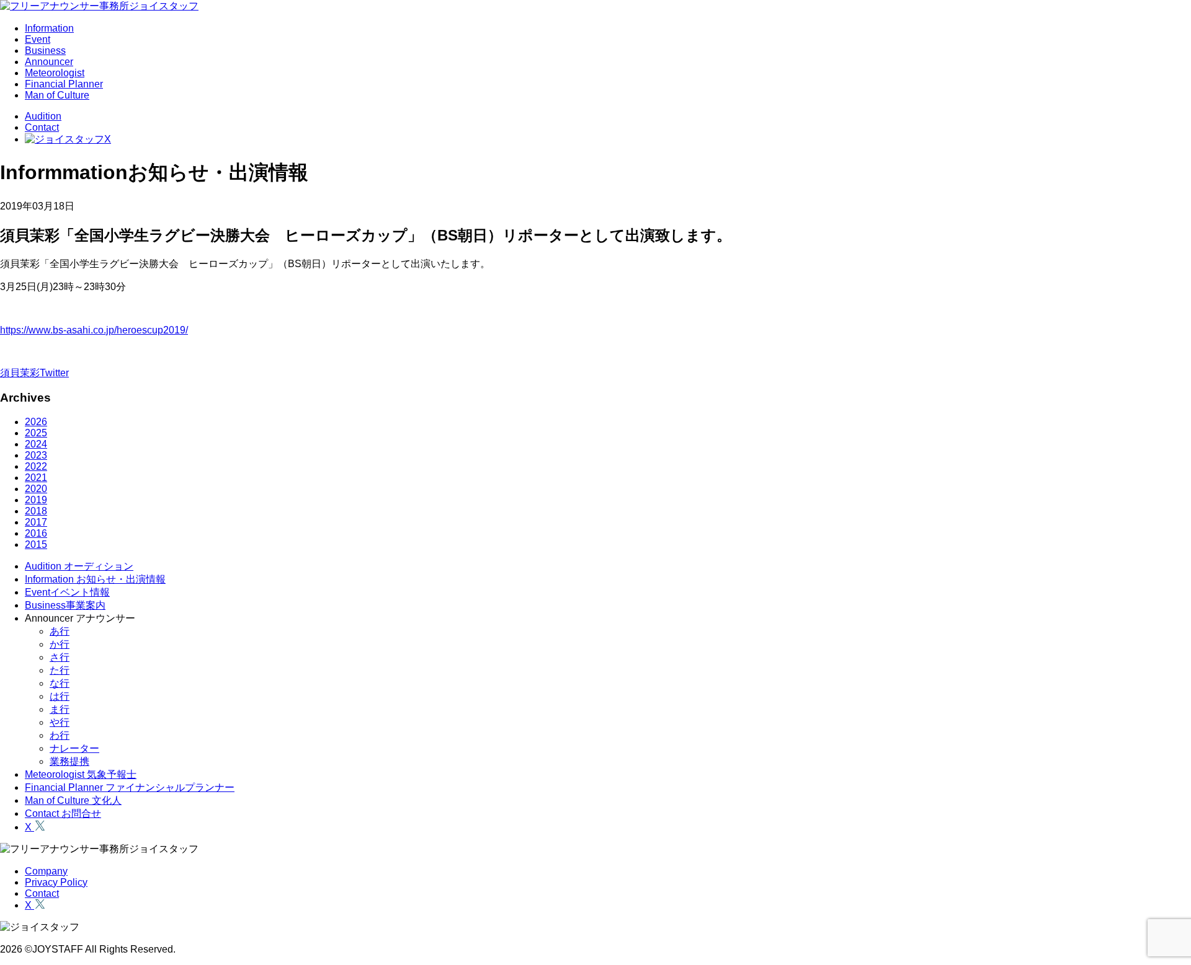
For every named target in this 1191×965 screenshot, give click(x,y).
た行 (59, 670)
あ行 (59, 631)
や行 (59, 722)
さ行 (59, 657)
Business (45, 50)
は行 (59, 696)
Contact (42, 127)
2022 (36, 466)
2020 (36, 488)
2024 (36, 444)
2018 (36, 511)
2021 (36, 477)
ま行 (59, 709)
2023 (36, 455)
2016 (36, 533)
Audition (43, 116)
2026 (36, 421)
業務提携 (69, 761)
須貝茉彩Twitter (34, 373)
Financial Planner (64, 84)
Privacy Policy (56, 882)
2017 (36, 522)
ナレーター (74, 748)
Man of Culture (57, 95)
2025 (36, 433)
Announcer (49, 61)
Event (37, 39)
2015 (36, 544)
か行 (59, 644)
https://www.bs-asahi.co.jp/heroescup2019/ (94, 330)
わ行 (59, 735)
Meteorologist (54, 73)
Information (49, 28)
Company (46, 871)
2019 (36, 500)
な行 (59, 683)
